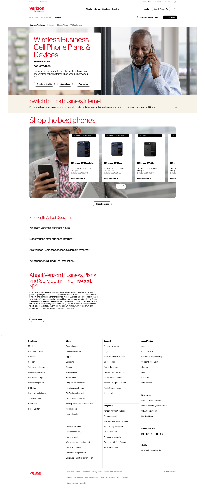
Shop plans (65, 84)
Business (43, 2)
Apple (68, 356)
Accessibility (109, 393)
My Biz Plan (71, 377)
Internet (97, 9)
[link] (118, 186)
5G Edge (32, 388)
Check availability (44, 84)
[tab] (37, 25)
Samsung (70, 362)
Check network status (113, 377)
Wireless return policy (113, 437)
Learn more (37, 319)
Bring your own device (75, 383)
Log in (106, 351)
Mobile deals (71, 409)
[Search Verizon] (161, 9)
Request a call (72, 437)
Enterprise (32, 403)
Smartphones (72, 346)
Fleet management (36, 383)
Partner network (111, 416)
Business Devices (73, 351)
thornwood (57, 17)
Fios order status (111, 367)
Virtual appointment (74, 447)
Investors (145, 377)
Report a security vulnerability (154, 405)
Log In (146, 9)
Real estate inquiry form (76, 452)
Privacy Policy (97, 472)
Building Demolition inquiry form (79, 458)
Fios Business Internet (75, 388)
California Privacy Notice (113, 472)
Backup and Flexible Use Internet (80, 403)
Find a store (83, 84)
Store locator (109, 362)
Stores (167, 2)
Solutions (106, 9)
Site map (70, 472)
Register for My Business (114, 356)
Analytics (83, 483)
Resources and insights (151, 400)
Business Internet (35, 351)
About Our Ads (122, 477)
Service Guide (147, 416)
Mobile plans (71, 372)
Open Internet (72, 483)
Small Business (34, 398)
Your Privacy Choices (93, 477)
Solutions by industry (37, 393)
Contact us (147, 2)
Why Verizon (146, 383)
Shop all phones (102, 204)
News (143, 372)
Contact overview (73, 432)
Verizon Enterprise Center (115, 383)
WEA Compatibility (149, 411)
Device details (77, 178)
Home (31, 17)
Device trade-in (110, 432)
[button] (175, 1)
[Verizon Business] (36, 9)
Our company (147, 351)
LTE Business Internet (75, 398)
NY (51, 17)
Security (31, 362)
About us (145, 346)
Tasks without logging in (114, 372)
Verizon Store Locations (42, 17)
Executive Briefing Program (115, 442)
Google (69, 367)
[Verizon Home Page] (35, 473)
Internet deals (72, 414)
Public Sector (34, 409)
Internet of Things (35, 377)
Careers (144, 367)
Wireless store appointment (78, 442)
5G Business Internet (75, 393)
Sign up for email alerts (151, 450)
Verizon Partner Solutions (114, 411)
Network (32, 356)
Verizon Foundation (149, 362)
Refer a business (111, 447)
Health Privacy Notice (75, 477)
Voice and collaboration (38, 367)
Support (158, 2)
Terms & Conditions (83, 472)
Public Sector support (113, 388)
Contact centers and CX (38, 372)
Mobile (89, 9)
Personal (32, 2)
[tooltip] (176, 108)
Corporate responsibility (151, 356)
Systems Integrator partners (116, 421)
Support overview (111, 346)
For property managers (113, 426)
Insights (115, 9)
